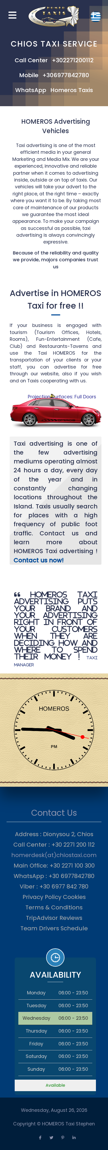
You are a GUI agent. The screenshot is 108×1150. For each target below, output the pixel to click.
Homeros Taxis (71, 90)
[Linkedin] (74, 1138)
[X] (51, 1138)
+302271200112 (73, 60)
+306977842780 (65, 75)
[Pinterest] (63, 1138)
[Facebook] (40, 1138)
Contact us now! (39, 560)
